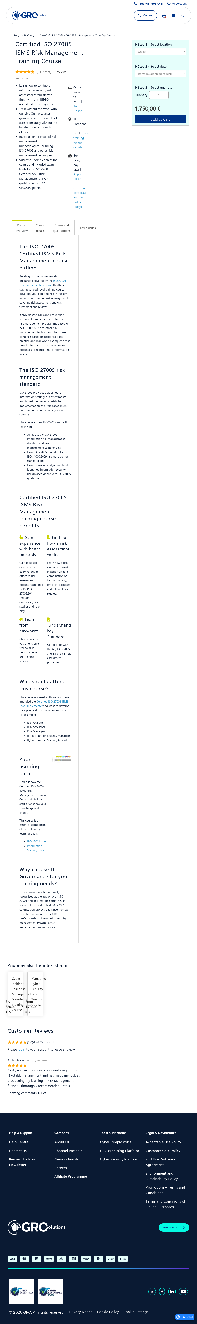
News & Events (66, 1158)
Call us (147, 15)
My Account (179, 4)
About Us (61, 1141)
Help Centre (18, 1141)
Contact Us (18, 1150)
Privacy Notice (80, 1311)
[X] (152, 1291)
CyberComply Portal (116, 1141)
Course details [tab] (40, 228)
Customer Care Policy (163, 1150)
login (21, 1049)
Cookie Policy (108, 1311)
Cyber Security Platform (119, 1158)
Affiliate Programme (70, 1176)
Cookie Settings (135, 1311)
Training (29, 35)
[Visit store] (164, 15)
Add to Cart (160, 118)
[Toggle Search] (182, 15)
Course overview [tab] (22, 228)
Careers (60, 1167)
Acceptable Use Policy (163, 1141)
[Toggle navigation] (173, 15)
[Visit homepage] (30, 15)
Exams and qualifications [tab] (62, 228)
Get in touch (171, 1227)
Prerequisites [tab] (87, 228)
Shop (16, 35)
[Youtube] (183, 1291)
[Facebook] (162, 1291)
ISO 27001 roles (37, 841)
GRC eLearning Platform (119, 1150)
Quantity (141, 95)
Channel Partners (68, 1150)
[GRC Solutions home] (36, 1227)
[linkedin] (172, 1291)
